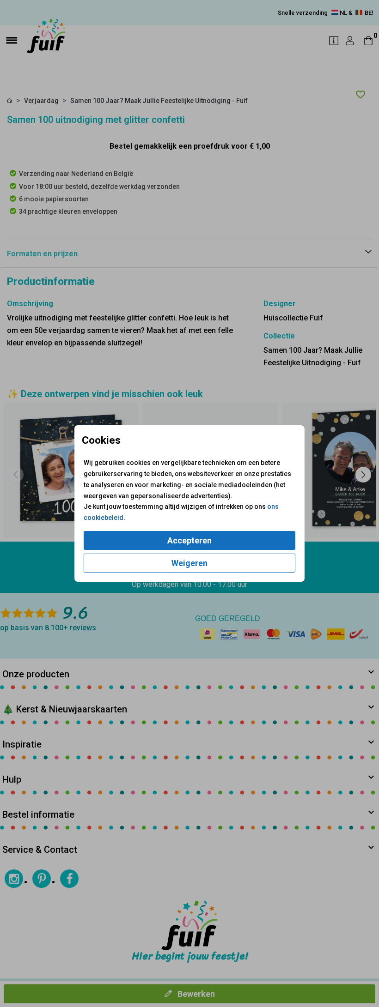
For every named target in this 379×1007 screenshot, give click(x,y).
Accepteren (189, 540)
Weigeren (189, 563)
